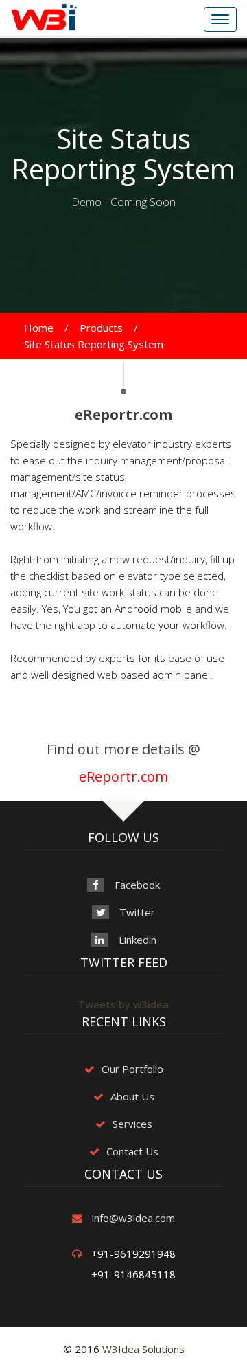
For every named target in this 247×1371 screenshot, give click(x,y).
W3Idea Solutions (143, 1349)
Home (39, 328)
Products (101, 328)
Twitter (137, 912)
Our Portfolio (132, 1069)
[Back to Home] (44, 16)
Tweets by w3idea (123, 1004)
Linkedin (137, 940)
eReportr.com (123, 776)
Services (132, 1124)
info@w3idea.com (133, 1218)
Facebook (137, 885)
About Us (132, 1096)
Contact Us (132, 1151)
